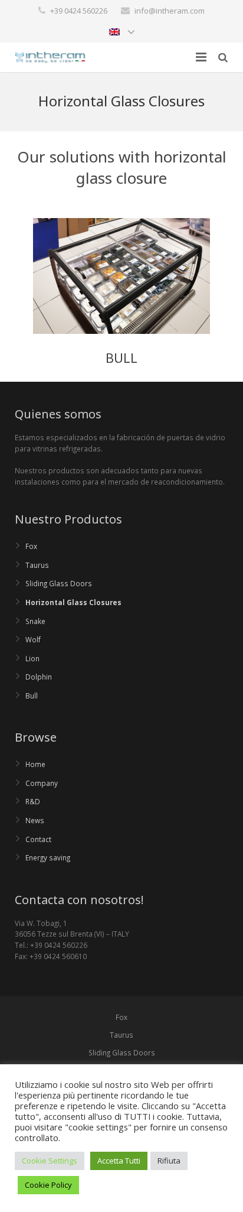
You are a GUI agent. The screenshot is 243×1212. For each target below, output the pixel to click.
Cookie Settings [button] (49, 1160)
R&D (32, 801)
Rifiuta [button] (168, 1160)
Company (41, 783)
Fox (31, 546)
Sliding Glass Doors (58, 583)
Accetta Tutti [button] (118, 1160)
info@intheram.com (169, 10)
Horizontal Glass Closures (73, 602)
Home (35, 764)
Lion (32, 658)
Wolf (33, 639)
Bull (31, 695)
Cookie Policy (48, 1184)
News (34, 820)
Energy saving (47, 857)
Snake (35, 621)
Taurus (37, 565)
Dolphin (38, 676)
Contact (38, 839)
